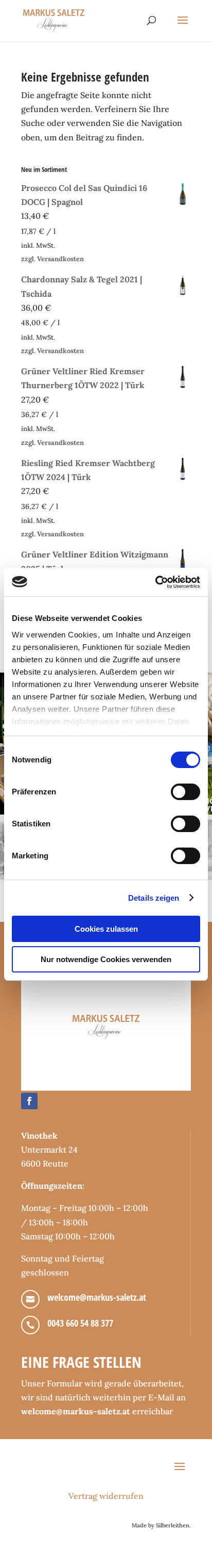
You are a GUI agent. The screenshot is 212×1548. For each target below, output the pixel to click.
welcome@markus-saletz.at (96, 1297)
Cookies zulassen (106, 928)
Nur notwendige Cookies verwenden (106, 959)
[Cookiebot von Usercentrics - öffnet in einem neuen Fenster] (155, 582)
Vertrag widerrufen (106, 1496)
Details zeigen (153, 897)
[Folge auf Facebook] (29, 1101)
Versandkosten (60, 258)
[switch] (185, 792)
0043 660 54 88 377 (80, 1323)
